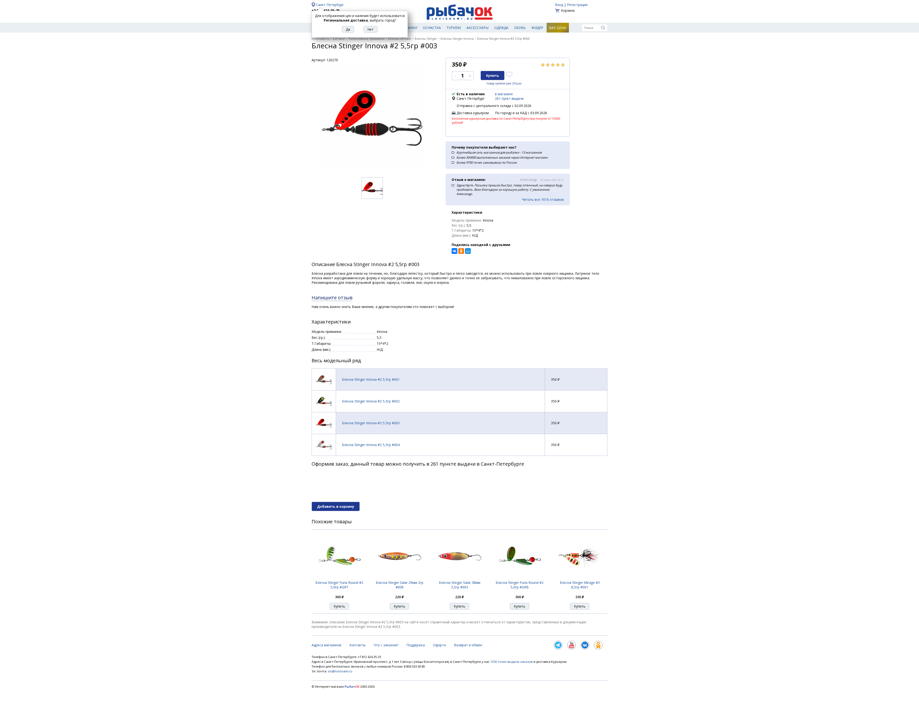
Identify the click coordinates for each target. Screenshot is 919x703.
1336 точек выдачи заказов (511, 661)
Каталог (339, 38)
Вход (559, 4)
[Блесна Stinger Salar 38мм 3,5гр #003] (459, 577)
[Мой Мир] (468, 251)
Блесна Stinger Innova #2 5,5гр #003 (371, 423)
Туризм (454, 27)
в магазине (504, 94)
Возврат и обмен (468, 645)
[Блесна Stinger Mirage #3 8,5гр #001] (580, 577)
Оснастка (432, 27)
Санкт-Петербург (330, 4)
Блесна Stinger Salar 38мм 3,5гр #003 (459, 584)
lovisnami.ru (320, 38)
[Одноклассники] (461, 251)
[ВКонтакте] (454, 251)
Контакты (357, 645)
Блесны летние (399, 38)
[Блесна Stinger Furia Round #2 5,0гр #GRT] (339, 577)
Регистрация (577, 4)
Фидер (537, 27)
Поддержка (415, 645)
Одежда (501, 27)
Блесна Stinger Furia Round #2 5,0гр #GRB (520, 584)
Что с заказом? (386, 645)
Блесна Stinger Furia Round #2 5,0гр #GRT (339, 584)
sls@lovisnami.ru (340, 671)
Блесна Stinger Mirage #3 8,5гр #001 (580, 584)
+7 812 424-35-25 (326, 10)
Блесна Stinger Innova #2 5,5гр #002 (371, 401)
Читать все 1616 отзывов (543, 199)
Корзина (568, 10)
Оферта (439, 645)
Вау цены (557, 27)
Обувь (520, 27)
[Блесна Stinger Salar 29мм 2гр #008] (399, 577)
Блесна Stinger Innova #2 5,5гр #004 (371, 444)
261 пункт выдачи (509, 98)
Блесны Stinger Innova (457, 38)
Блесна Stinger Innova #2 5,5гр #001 (371, 379)
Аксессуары (477, 27)
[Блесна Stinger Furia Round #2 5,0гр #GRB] (520, 577)
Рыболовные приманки (367, 38)
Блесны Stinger (426, 38)
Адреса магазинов (326, 645)
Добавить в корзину (335, 506)
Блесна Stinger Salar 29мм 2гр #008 (399, 584)
